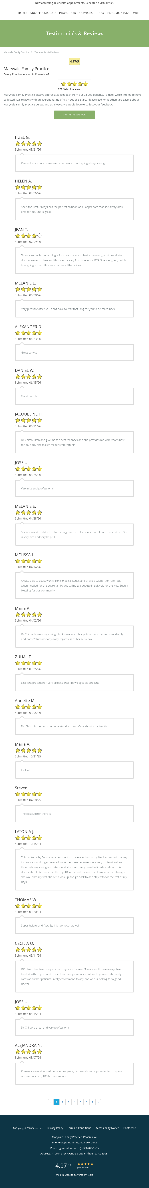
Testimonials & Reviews (47, 52)
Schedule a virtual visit (99, 3)
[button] (143, 13)
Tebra (90, 1174)
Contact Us (129, 1128)
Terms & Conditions (79, 1128)
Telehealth (60, 3)
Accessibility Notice (107, 1128)
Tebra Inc (37, 1128)
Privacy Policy (55, 1128)
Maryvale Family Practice (16, 52)
